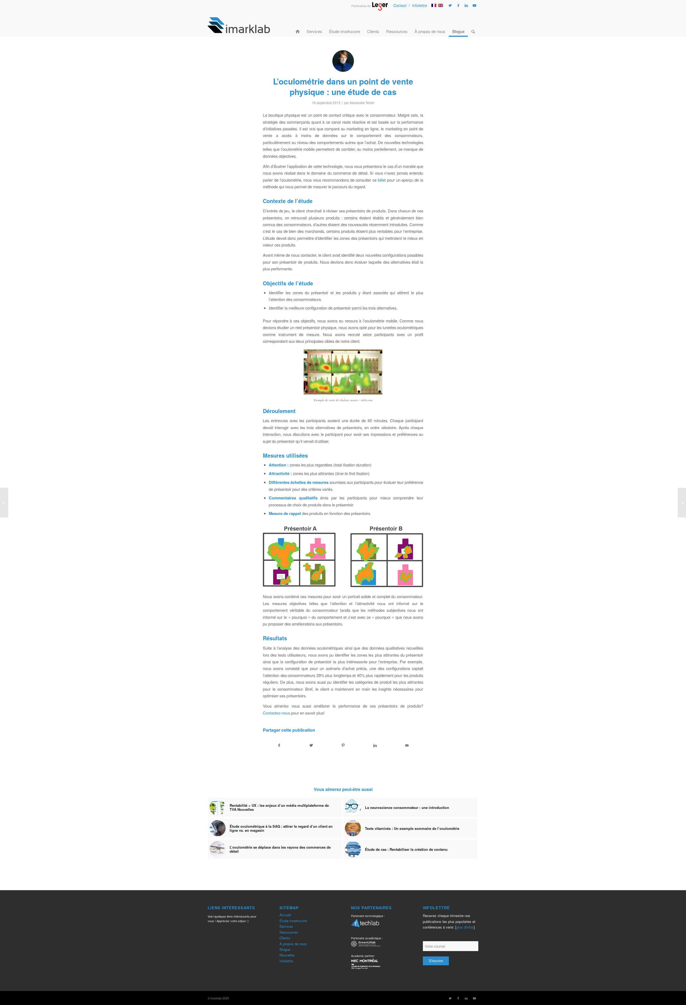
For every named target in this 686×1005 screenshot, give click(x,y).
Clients (284, 937)
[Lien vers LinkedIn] (466, 5)
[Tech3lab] (365, 925)
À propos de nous (293, 943)
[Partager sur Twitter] (311, 745)
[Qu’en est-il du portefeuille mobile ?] (682, 502)
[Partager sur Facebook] (279, 745)
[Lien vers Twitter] (450, 5)
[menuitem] (400, 5)
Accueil (285, 914)
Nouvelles (287, 955)
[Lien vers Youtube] (474, 5)
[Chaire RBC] (365, 944)
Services (286, 926)
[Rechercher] (473, 25)
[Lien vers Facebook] (458, 5)
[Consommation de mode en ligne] (4, 502)
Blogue (284, 949)
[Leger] (369, 9)
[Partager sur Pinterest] (343, 745)
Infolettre (419, 5)
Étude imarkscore (293, 920)
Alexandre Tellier (362, 102)
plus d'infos (465, 927)
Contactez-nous (276, 713)
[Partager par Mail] (407, 745)
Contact (400, 5)
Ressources (288, 932)
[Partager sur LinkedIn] (375, 745)
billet (382, 180)
